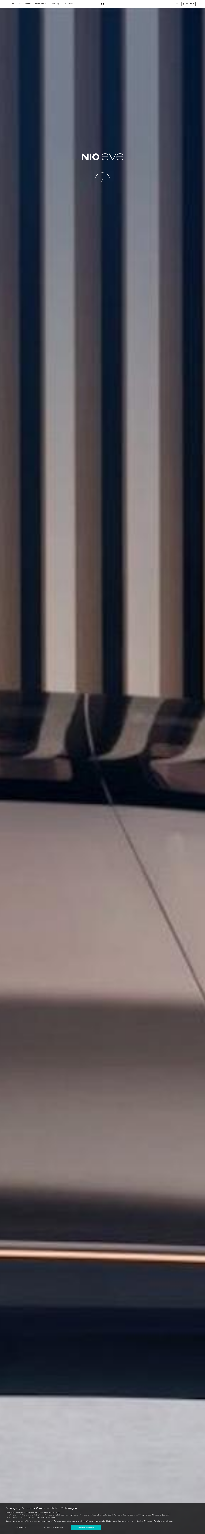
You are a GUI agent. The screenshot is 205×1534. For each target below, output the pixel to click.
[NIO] (102, 4)
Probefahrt (190, 4)
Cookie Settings (21, 1528)
